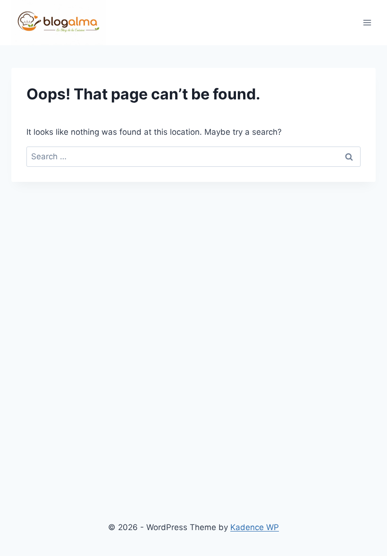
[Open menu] (367, 23)
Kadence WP (254, 527)
